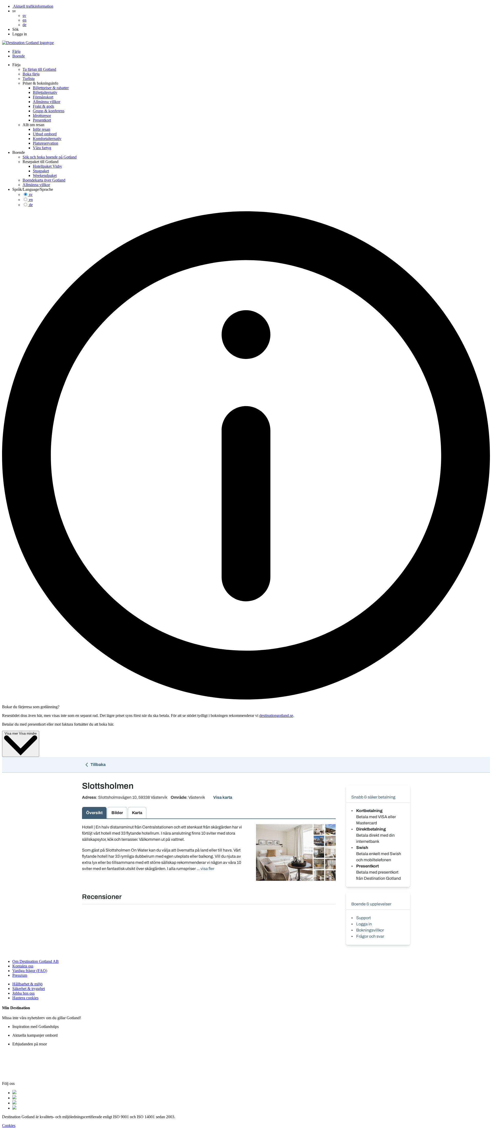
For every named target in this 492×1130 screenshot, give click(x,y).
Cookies (8, 1125)
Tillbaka (98, 764)
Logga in (364, 924)
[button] (14, 11)
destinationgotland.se (276, 715)
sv (31, 194)
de (31, 205)
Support (363, 918)
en (31, 199)
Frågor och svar (370, 936)
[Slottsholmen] (284, 852)
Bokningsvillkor (370, 930)
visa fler (207, 868)
